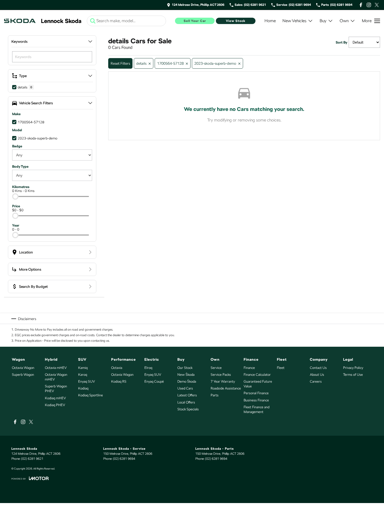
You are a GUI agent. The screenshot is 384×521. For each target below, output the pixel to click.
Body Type (20, 166)
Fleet (281, 368)
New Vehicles (294, 20)
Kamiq (83, 368)
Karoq (82, 375)
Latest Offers (187, 395)
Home (270, 20)
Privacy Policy (353, 368)
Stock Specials (188, 409)
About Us (317, 375)
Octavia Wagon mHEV (56, 377)
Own (344, 20)
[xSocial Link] (376, 5)
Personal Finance (256, 393)
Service (216, 368)
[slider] (15, 196)
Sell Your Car (195, 21)
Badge (17, 146)
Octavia (116, 368)
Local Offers (186, 402)
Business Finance (256, 400)
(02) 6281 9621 (32, 459)
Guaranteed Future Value (258, 383)
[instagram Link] (369, 5)
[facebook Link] (361, 5)
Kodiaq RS (118, 381)
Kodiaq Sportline (90, 395)
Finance (249, 368)
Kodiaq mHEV (55, 398)
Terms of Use (353, 375)
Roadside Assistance (226, 388)
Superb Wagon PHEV (56, 388)
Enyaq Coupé (154, 381)
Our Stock (184, 368)
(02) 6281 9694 (124, 459)
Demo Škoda (186, 381)
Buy (323, 20)
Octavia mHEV (56, 368)
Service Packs (221, 375)
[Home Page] (20, 21)
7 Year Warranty (223, 381)
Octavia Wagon (23, 368)
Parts (215, 395)
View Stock (235, 21)
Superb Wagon (23, 375)
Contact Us (318, 368)
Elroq (148, 368)
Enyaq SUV (86, 381)
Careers (316, 381)
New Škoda (186, 375)
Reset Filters (120, 63)
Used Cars (185, 388)
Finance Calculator (257, 375)
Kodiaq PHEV (55, 405)
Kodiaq (83, 388)
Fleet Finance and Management (256, 409)
